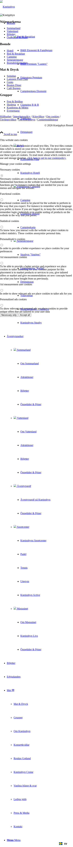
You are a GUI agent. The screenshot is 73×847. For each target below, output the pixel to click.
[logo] (7, 6)
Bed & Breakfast (25, 36)
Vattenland (22, 418)
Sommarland (23, 349)
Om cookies (52, 116)
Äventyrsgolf (23, 486)
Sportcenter (22, 526)
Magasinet (22, 608)
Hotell (20, 145)
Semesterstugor (24, 240)
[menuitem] (29, 173)
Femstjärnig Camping (28, 186)
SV (65, 843)
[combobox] (63, 843)
